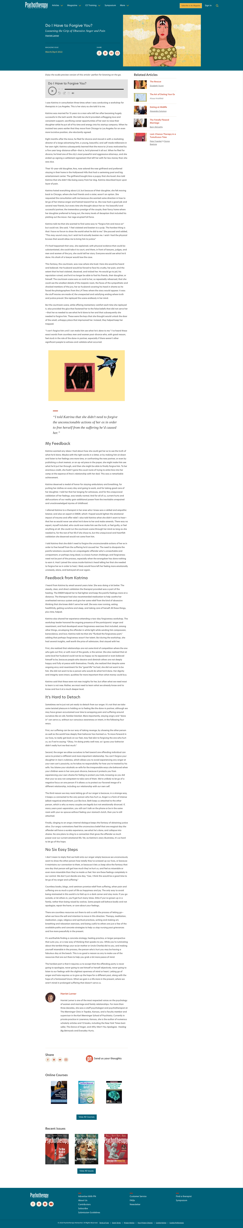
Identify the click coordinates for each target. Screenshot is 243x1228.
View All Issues (86, 1171)
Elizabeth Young (157, 86)
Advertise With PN (87, 1197)
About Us (82, 1201)
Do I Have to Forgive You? (68, 26)
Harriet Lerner (52, 36)
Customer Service (138, 1197)
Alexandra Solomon (158, 111)
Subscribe (83, 1209)
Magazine (72, 6)
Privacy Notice (129, 1223)
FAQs (132, 1201)
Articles (55, 6)
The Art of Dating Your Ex (162, 95)
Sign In (208, 6)
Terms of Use (104, 1223)
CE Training (91, 6)
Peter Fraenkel (156, 141)
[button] (52, 91)
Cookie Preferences (176, 1223)
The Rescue (155, 82)
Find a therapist (184, 1197)
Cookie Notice (161, 1223)
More (122, 6)
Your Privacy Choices (145, 1223)
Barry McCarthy (156, 127)
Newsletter (135, 1205)
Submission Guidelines (89, 1213)
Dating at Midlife (158, 107)
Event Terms (116, 1223)
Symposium (110, 6)
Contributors (84, 1205)
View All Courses (87, 1117)
